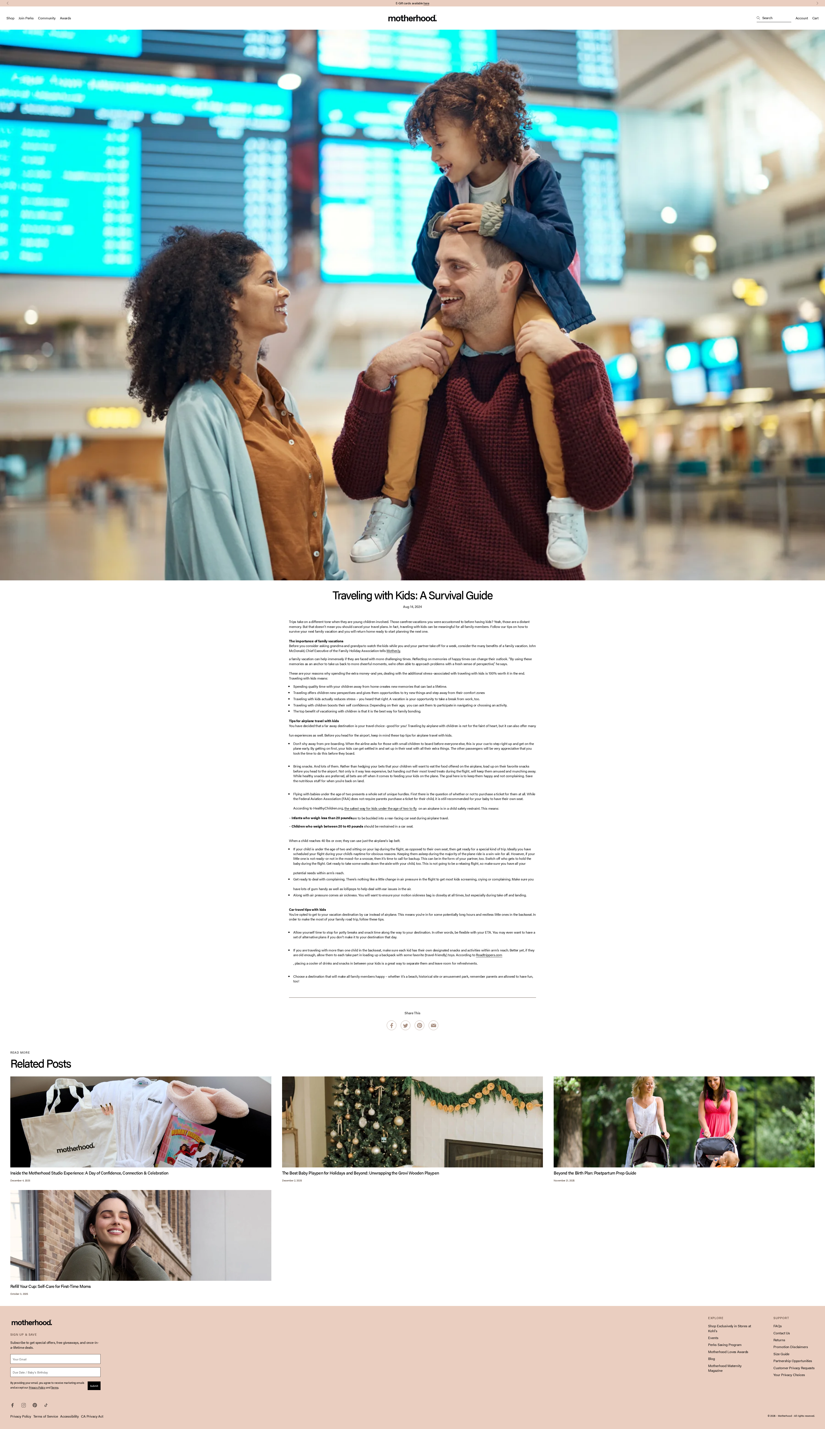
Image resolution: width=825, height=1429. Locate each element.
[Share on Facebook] (391, 1025)
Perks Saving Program (724, 1344)
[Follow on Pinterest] (35, 1405)
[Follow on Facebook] (12, 1405)
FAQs (777, 1325)
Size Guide (781, 1353)
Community (47, 18)
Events (713, 1337)
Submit (94, 1386)
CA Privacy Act (92, 1416)
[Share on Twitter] (405, 1025)
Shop (10, 18)
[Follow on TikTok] (46, 1405)
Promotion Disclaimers (790, 1346)
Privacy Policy (20, 1416)
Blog (711, 1358)
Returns (779, 1339)
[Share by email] (433, 1025)
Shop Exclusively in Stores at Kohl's (729, 1328)
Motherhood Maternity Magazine (724, 1368)
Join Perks (395, 3)
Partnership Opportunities (792, 1360)
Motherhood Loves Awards (728, 1351)
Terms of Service (45, 1416)
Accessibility (69, 1416)
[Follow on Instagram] (23, 1405)
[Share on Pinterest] (419, 1025)
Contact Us (781, 1332)
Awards (65, 18)
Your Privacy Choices (789, 1374)
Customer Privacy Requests (794, 1367)
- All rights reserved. (804, 1416)
